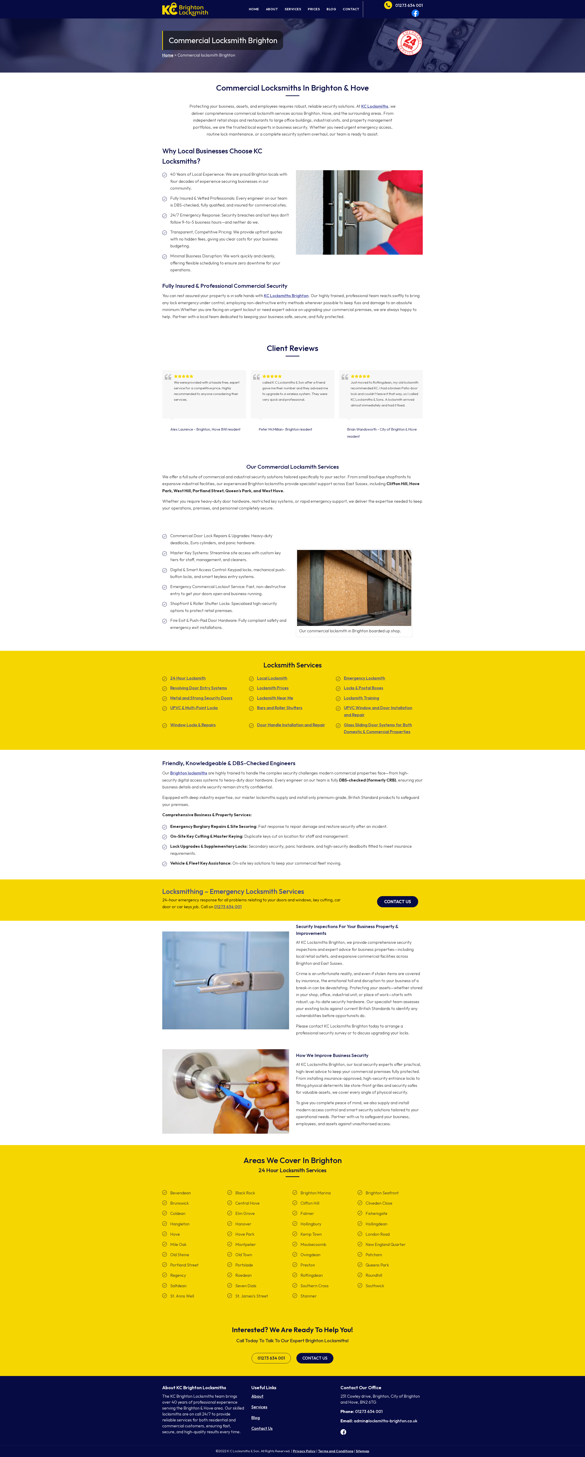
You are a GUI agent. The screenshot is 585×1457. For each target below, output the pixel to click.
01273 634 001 (228, 906)
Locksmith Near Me (275, 698)
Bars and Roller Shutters (279, 707)
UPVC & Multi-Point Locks (194, 707)
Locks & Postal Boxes (363, 688)
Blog (331, 9)
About (272, 9)
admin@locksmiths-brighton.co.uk (385, 1420)
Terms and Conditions (335, 1451)
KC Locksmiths (374, 106)
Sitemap (362, 1451)
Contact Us (397, 901)
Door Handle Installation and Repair (291, 724)
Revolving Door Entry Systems (198, 688)
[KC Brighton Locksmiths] (185, 8)
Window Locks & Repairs (193, 724)
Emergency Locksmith (364, 678)
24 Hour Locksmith (188, 678)
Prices (314, 9)
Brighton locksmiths (188, 773)
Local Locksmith (272, 678)
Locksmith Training (361, 698)
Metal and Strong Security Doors (201, 698)
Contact (351, 9)
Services (293, 9)
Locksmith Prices (273, 688)
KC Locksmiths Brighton (286, 295)
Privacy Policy (304, 1451)
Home (254, 9)
